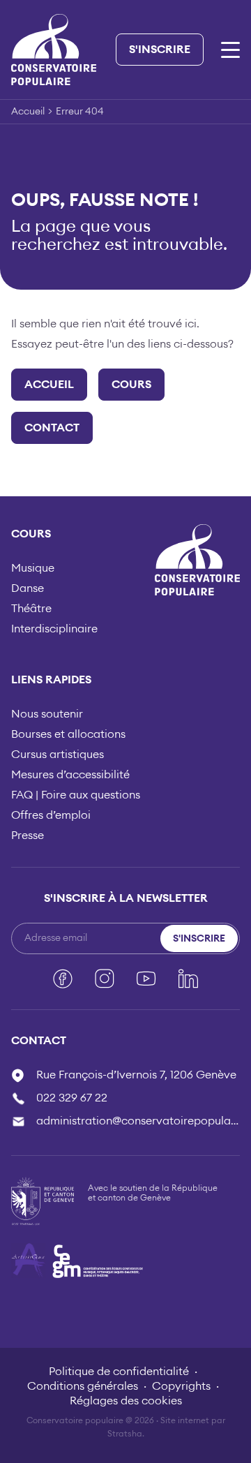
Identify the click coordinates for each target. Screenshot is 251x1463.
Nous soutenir (47, 714)
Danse (27, 588)
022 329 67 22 (71, 1098)
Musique (32, 568)
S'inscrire (159, 49)
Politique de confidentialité (119, 1371)
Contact (51, 427)
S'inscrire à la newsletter (126, 898)
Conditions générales (82, 1386)
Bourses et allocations (68, 734)
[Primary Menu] (230, 49)
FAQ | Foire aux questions (75, 795)
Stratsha (124, 1433)
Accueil (28, 112)
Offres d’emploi (51, 815)
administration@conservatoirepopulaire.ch (138, 1121)
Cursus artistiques (57, 754)
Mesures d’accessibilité (70, 774)
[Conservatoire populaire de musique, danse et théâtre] (53, 48)
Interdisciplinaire (54, 628)
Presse (27, 835)
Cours (131, 384)
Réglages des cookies (126, 1400)
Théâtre (31, 608)
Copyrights (181, 1386)
